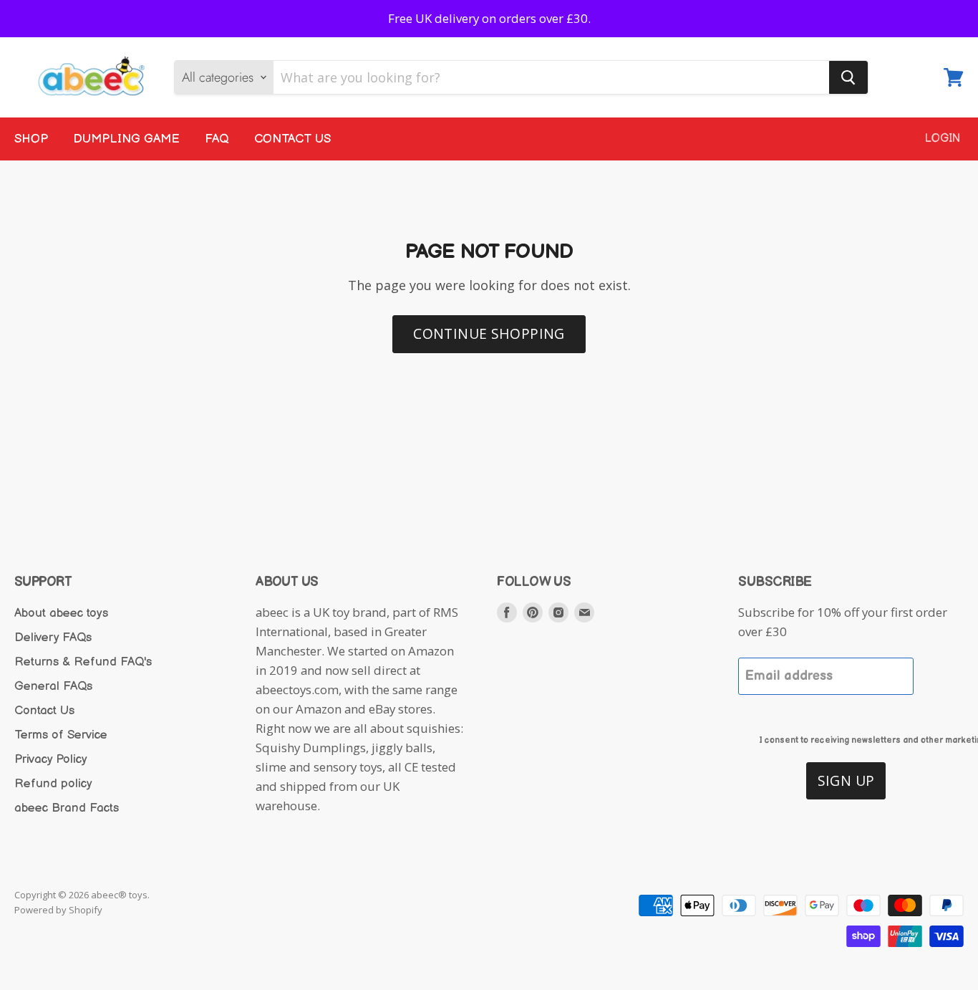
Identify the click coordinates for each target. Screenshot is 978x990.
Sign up (846, 780)
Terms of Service (60, 735)
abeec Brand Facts (66, 808)
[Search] (848, 77)
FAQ (217, 139)
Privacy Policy (50, 759)
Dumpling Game (126, 139)
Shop (31, 139)
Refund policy (53, 784)
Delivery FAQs (53, 637)
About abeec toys (61, 613)
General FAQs (53, 686)
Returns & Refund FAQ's (83, 662)
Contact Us (292, 139)
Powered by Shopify (58, 909)
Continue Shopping (489, 333)
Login (942, 138)
